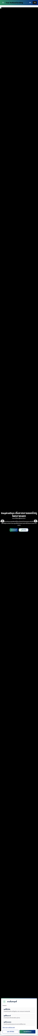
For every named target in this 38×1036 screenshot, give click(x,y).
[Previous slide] (2, 521)
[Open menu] (3, 3)
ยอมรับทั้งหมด (27, 1032)
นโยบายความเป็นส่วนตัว (9, 1028)
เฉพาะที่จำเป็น (10, 1032)
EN (30, 2)
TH (35, 2)
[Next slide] (35, 521)
